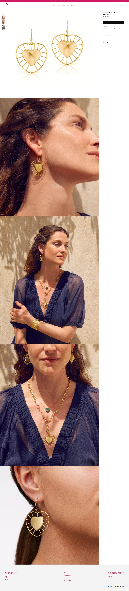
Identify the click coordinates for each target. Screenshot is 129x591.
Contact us (66, 573)
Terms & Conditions (67, 577)
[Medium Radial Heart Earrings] (3, 18)
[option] (3, 14)
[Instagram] (7, 579)
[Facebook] (5, 579)
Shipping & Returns (67, 575)
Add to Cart (114, 22)
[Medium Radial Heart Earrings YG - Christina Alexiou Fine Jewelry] (3, 13)
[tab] (105, 26)
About (63, 5)
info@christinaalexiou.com (10, 573)
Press (68, 5)
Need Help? (107, 42)
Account (120, 5)
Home (54, 5)
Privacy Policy (66, 578)
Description (105, 26)
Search (65, 572)
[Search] (124, 6)
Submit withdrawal (67, 580)
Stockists (73, 5)
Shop (59, 5)
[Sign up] (123, 576)
